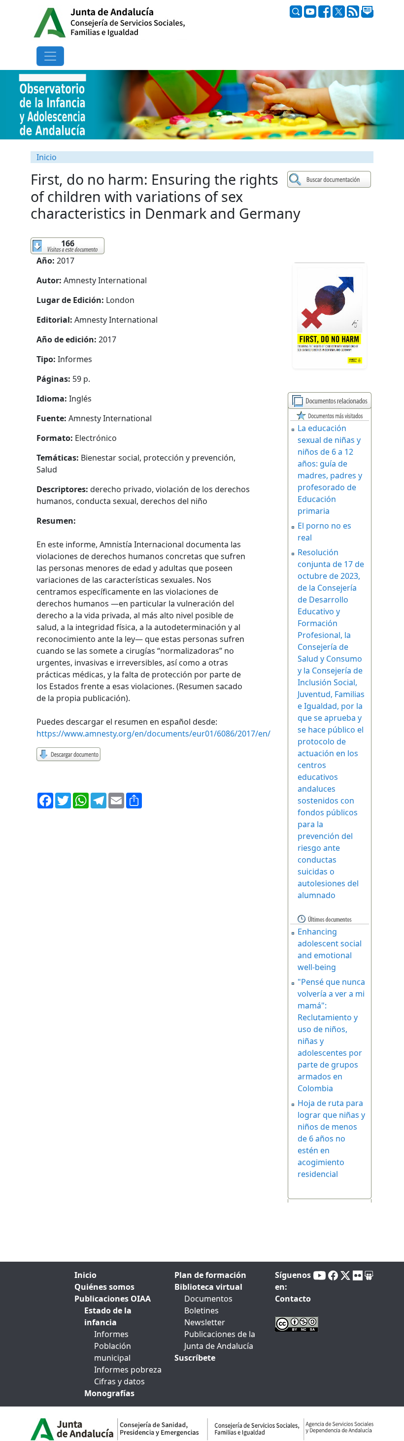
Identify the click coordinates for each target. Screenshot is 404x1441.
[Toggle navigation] (50, 56)
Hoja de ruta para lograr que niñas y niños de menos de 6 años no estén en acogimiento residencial (331, 1138)
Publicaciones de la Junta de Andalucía (219, 1340)
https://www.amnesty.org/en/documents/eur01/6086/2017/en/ (153, 733)
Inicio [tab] (85, 1275)
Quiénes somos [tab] (104, 1286)
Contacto (293, 1298)
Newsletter (204, 1322)
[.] (330, 179)
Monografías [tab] (109, 1393)
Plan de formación (210, 1275)
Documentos (208, 1298)
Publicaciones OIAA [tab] (112, 1298)
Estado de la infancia (108, 1316)
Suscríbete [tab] (194, 1357)
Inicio (46, 157)
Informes (111, 1334)
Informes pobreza (128, 1369)
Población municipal (112, 1351)
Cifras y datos (119, 1381)
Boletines (201, 1310)
